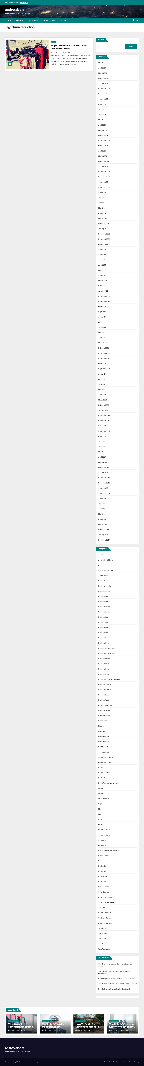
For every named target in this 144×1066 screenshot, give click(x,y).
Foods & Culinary (104, 747)
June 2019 (102, 446)
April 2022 (102, 275)
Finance (101, 726)
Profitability (102, 866)
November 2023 (104, 177)
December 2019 (104, 415)
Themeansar (41, 1062)
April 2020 (102, 395)
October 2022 (103, 244)
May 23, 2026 (14, 1030)
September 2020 (104, 369)
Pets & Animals (103, 856)
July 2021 (101, 322)
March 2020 (102, 400)
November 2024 (104, 140)
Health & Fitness (104, 773)
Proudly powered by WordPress (14, 1062)
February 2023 (103, 223)
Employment (102, 721)
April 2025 (102, 125)
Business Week (104, 695)
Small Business (104, 887)
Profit (100, 861)
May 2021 (101, 332)
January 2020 (103, 410)
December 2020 (104, 353)
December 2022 (104, 234)
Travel (53, 42)
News (100, 819)
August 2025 (102, 104)
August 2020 (102, 374)
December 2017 (104, 540)
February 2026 (103, 78)
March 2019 (102, 462)
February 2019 (103, 467)
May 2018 (101, 514)
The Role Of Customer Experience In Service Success (117, 984)
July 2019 (101, 441)
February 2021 (103, 348)
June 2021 (102, 327)
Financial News (104, 736)
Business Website (104, 684)
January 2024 (103, 166)
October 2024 (103, 146)
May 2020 (101, 389)
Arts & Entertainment (105, 570)
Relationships (103, 881)
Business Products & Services (109, 679)
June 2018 (102, 509)
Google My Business (105, 757)
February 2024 (103, 161)
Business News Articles (106, 648)
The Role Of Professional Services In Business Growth (20, 1027)
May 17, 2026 (81, 1030)
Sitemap (63, 20)
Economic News (104, 710)
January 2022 (103, 291)
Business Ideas (103, 596)
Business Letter (103, 617)
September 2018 (104, 493)
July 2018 (101, 504)
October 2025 (103, 99)
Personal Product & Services (108, 850)
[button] (133, 20)
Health (100, 767)
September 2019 (104, 431)
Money (100, 809)
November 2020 (104, 358)
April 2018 (102, 519)
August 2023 (102, 192)
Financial (101, 731)
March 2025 (102, 130)
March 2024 (102, 156)
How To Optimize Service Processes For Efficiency (116, 978)
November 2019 (104, 421)
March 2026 (102, 73)
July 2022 (101, 260)
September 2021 (104, 312)
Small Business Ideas (106, 897)
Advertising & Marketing (106, 560)
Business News (104, 638)
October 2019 (103, 426)
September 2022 (104, 249)
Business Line (103, 627)
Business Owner (104, 658)
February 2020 (103, 405)
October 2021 (103, 306)
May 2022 (101, 270)
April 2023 (102, 213)
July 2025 (101, 109)
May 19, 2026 (48, 1030)
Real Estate (102, 876)
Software (101, 907)
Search (101, 39)
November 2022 (104, 239)
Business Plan (103, 669)
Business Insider (104, 607)
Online (100, 824)
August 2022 (102, 255)
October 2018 (103, 488)
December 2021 (104, 296)
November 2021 (104, 301)
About (100, 555)
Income (101, 788)
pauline (68, 52)
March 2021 (102, 343)
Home (9, 20)
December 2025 (104, 89)
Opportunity (102, 840)
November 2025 (104, 94)
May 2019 (101, 452)
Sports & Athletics (104, 913)
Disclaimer (33, 20)
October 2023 (103, 182)
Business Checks (104, 586)
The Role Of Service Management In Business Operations (53, 1027)
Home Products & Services (108, 783)
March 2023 (102, 218)
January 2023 (103, 229)
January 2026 (103, 83)
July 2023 (101, 197)
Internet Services (104, 799)
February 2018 (103, 529)
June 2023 (102, 203)
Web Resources (104, 949)
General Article (103, 752)
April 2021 (102, 338)
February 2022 (103, 286)
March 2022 (102, 280)
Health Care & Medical (106, 778)
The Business (103, 933)
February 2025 (103, 135)
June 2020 (102, 384)
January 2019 (103, 472)
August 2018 (102, 498)
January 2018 (103, 535)
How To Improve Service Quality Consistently (114, 989)
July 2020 (101, 379)
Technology (102, 928)
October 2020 (103, 363)
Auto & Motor (103, 575)
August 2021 (102, 317)
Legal (100, 804)
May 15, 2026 (115, 1030)
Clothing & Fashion (105, 705)
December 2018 (104, 478)
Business (101, 581)
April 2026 (102, 68)
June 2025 (102, 114)
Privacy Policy (49, 20)
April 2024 (102, 151)
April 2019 (102, 457)
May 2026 (101, 63)
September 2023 (104, 187)
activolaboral (15, 10)
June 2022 (102, 265)
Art (99, 565)
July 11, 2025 (57, 52)
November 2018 (104, 483)
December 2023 (104, 172)
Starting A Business (105, 918)
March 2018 (102, 524)
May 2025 (101, 120)
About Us (20, 20)
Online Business (104, 830)
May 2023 (101, 208)
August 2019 (102, 436)
